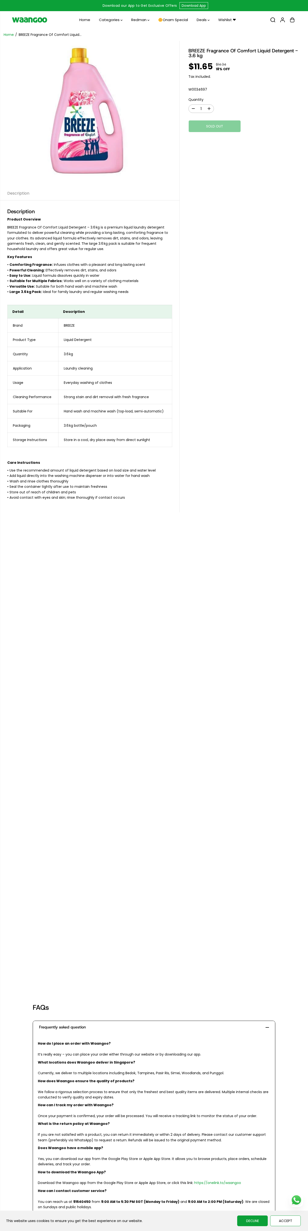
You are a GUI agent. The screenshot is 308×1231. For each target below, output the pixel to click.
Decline (252, 1220)
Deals (202, 19)
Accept (285, 1220)
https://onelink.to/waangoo (217, 1182)
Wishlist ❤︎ (227, 19)
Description (18, 193)
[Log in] (282, 20)
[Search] (272, 20)
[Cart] (292, 20)
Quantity (195, 99)
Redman (139, 19)
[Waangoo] (29, 20)
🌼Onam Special (173, 19)
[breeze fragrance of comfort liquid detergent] (89, 113)
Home (84, 19)
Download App (194, 5)
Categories (110, 19)
